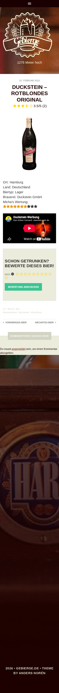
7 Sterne (10, 309)
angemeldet (18, 349)
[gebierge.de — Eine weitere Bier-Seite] (29, 35)
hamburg (37, 312)
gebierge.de (27, 668)
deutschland (10, 312)
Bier (7, 274)
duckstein (25, 312)
